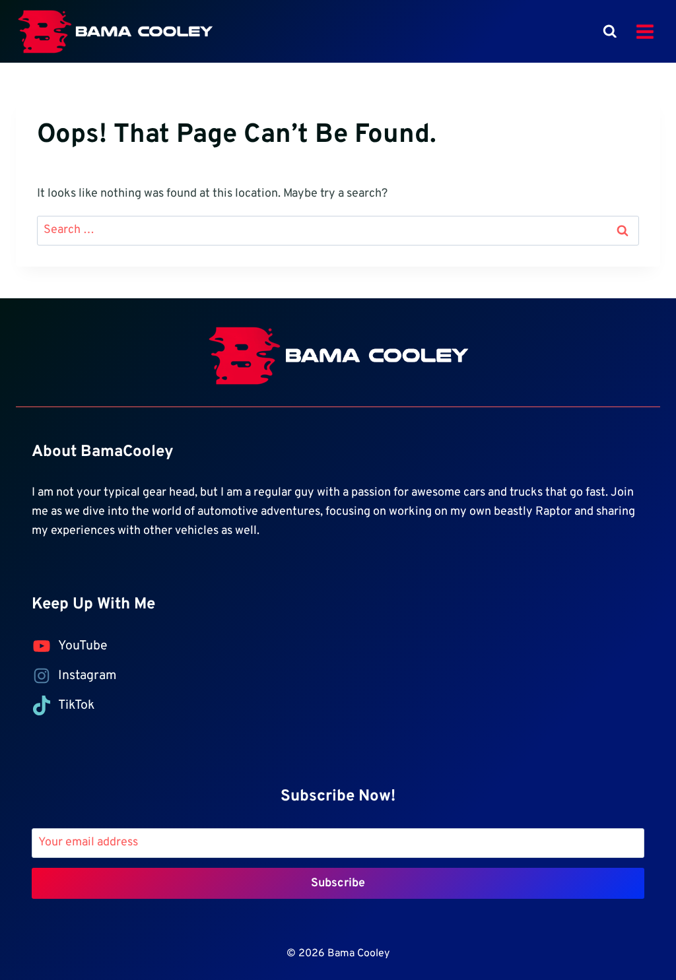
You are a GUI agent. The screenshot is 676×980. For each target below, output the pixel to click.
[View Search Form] (610, 31)
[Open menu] (644, 31)
